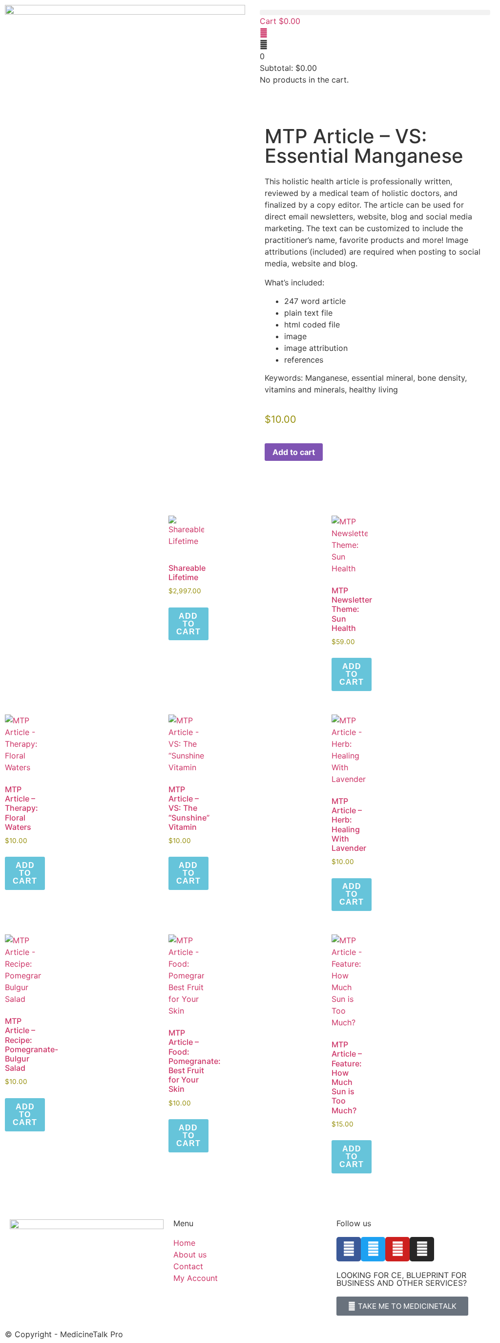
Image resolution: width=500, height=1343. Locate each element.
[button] (375, 12)
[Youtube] (397, 1249)
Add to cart (293, 452)
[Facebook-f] (348, 1249)
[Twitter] (373, 1249)
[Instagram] (422, 1249)
